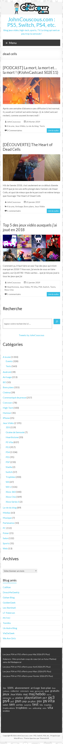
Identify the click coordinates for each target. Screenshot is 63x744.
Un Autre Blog (10, 628)
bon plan (46, 687)
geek (47, 691)
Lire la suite (53, 130)
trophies (48, 705)
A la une (10, 126)
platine (19, 697)
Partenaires (8, 522)
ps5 (12, 701)
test (35, 704)
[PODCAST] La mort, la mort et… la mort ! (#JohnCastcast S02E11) (30, 70)
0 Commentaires (14, 130)
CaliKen (7, 587)
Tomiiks (7, 623)
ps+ (45, 697)
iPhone (6, 418)
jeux (6, 694)
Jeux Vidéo (20, 126)
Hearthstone (13, 287)
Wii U (8, 486)
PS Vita (34, 287)
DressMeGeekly (11, 592)
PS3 (8, 447)
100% (10, 688)
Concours (7, 402)
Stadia (9, 467)
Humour (7, 412)
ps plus (32, 701)
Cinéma (6, 392)
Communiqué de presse (14, 397)
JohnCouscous (14, 121)
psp (24, 701)
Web (5, 548)
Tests (42, 126)
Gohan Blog (9, 597)
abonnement (22, 687)
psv (39, 701)
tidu (41, 705)
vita (50, 707)
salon (5, 704)
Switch (46, 287)
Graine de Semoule (15, 432)
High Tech (8, 407)
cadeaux (6, 691)
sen (12, 704)
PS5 (8, 457)
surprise (27, 705)
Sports (6, 543)
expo (32, 691)
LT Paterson (9, 612)
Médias (6, 512)
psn (18, 700)
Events (9, 361)
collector (15, 691)
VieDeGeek (9, 633)
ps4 (6, 700)
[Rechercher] (56, 321)
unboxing (37, 708)
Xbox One (9, 290)
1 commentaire (14, 211)
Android (7, 372)
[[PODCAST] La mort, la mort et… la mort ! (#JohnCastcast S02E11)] (31, 78)
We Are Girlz (9, 638)
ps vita (49, 700)
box (54, 688)
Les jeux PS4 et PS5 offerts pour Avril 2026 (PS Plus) (27, 666)
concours (24, 691)
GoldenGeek (9, 602)
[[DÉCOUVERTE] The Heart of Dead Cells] (31, 155)
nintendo (7, 698)
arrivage (35, 688)
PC (4, 528)
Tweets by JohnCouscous (31, 335)
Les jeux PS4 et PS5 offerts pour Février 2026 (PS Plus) (28, 676)
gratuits (54, 690)
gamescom (39, 691)
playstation (32, 697)
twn (30, 708)
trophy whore (9, 708)
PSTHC (7, 617)
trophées (21, 707)
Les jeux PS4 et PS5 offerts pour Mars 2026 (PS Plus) (27, 671)
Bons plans (29, 206)
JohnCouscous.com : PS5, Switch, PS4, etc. (31, 22)
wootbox (6, 711)
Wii (7, 481)
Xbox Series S (12, 501)
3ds (4, 688)
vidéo (44, 708)
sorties (19, 704)
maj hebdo (37, 693)
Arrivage (19, 206)
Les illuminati (9, 607)
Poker (6, 533)
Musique (7, 517)
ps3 (51, 697)
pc (13, 698)
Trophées (10, 476)
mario (49, 695)
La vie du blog (32, 126)
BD (4, 382)
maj (25, 694)
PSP (8, 462)
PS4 (40, 287)
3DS (8, 427)
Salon (5, 538)
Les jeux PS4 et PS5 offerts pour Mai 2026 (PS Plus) (26, 654)
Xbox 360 (11, 491)
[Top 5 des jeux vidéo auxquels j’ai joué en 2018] (31, 236)
